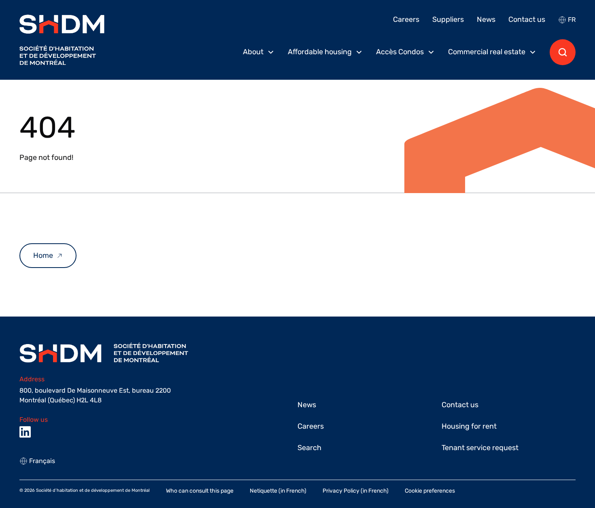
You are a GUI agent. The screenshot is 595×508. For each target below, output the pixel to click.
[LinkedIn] (25, 432)
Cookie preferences (430, 490)
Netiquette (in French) (278, 490)
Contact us (526, 19)
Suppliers (448, 19)
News (486, 19)
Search (309, 447)
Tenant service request (480, 447)
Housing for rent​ (469, 426)
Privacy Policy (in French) (356, 490)
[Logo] (61, 40)
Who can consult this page (200, 490)
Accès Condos (400, 51)
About (253, 51)
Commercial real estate (486, 51)
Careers (406, 19)
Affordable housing (320, 51)
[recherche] (563, 52)
